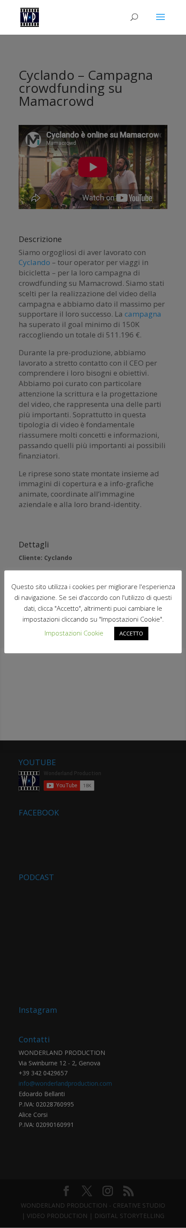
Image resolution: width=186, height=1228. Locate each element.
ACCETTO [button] (131, 633)
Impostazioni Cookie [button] (74, 633)
